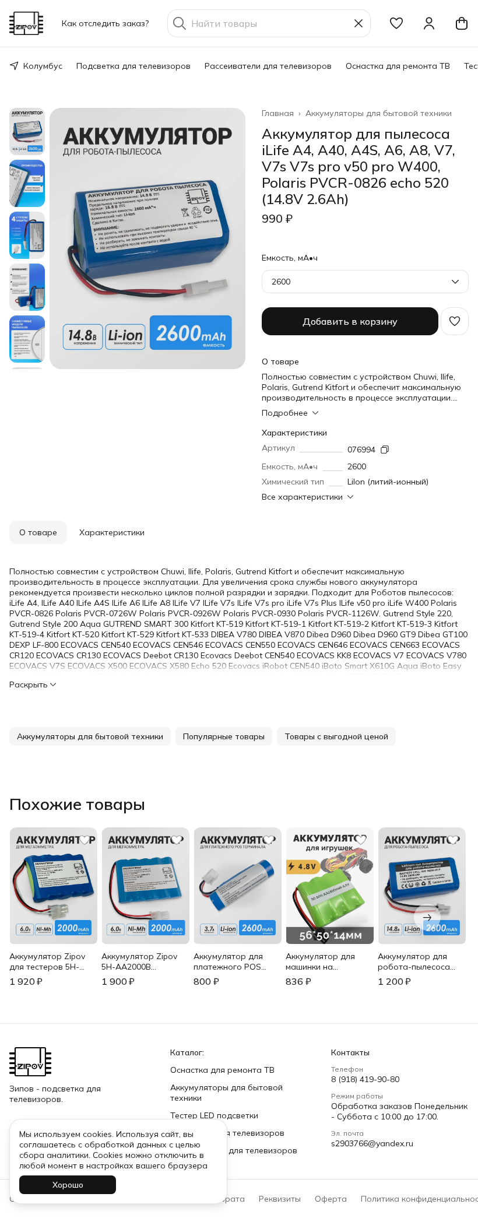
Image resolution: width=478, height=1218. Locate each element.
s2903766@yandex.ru (372, 1143)
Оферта (331, 1199)
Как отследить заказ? (105, 23)
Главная (278, 113)
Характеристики (112, 532)
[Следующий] (427, 917)
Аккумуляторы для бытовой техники (378, 113)
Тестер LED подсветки (214, 1115)
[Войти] (429, 23)
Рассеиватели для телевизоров (268, 66)
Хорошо (67, 1185)
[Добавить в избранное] (455, 321)
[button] (396, 23)
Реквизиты (280, 1199)
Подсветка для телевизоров (133, 66)
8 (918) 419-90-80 (365, 1079)
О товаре (38, 532)
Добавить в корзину (350, 321)
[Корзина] (462, 23)
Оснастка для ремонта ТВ (398, 66)
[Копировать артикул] (385, 450)
